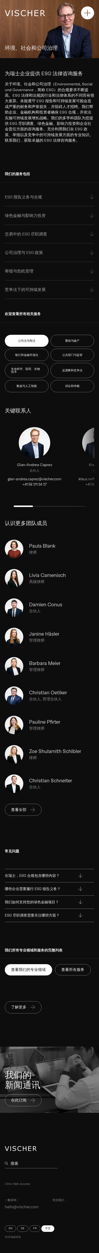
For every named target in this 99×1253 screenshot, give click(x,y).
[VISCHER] (25, 13)
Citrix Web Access (17, 1184)
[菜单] (87, 12)
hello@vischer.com (22, 1207)
